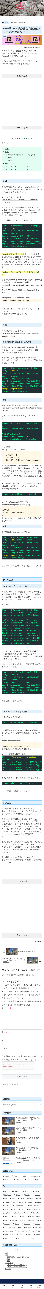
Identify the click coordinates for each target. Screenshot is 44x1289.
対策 (7, 152)
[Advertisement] (22, 101)
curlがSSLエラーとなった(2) (19, 169)
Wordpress (23, 22)
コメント (6, 1008)
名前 (5, 1032)
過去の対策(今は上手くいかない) (21, 155)
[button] (40, 1104)
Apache (14, 22)
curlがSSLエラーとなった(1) (19, 166)
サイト (4, 1048)
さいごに (8, 1269)
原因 (7, 149)
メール (6, 1040)
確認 (10, 160)
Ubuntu (6, 22)
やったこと (9, 163)
